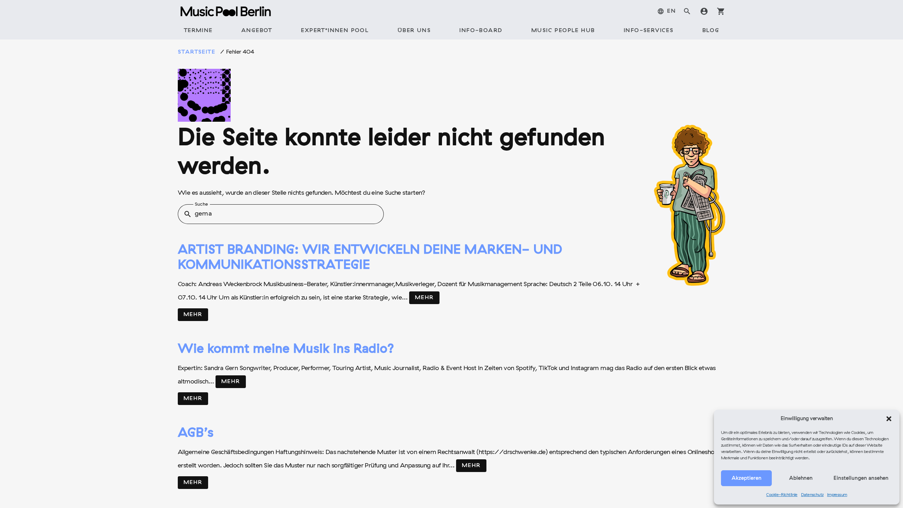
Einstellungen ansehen (861, 478)
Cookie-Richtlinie (782, 495)
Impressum (837, 495)
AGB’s (195, 433)
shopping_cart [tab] (721, 11)
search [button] (187, 214)
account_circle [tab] (704, 11)
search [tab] (687, 11)
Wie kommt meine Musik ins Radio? (286, 349)
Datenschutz (812, 495)
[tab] (666, 11)
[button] (888, 418)
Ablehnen (801, 478)
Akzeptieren (747, 478)
